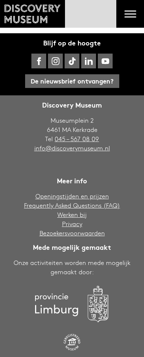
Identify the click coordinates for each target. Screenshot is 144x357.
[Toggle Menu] (130, 14)
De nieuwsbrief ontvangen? (72, 80)
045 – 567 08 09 (77, 139)
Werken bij (72, 214)
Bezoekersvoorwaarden (72, 233)
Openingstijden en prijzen (72, 196)
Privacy (72, 224)
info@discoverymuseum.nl (72, 148)
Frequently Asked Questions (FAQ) (72, 205)
